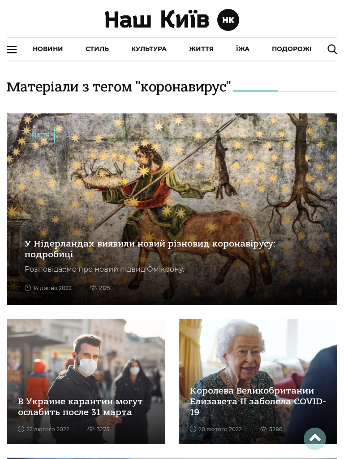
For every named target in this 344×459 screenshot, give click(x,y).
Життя (201, 49)
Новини (48, 49)
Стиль (97, 49)
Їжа (242, 49)
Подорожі (292, 49)
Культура (149, 49)
